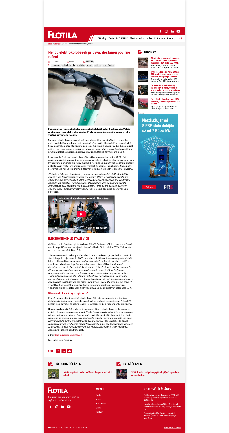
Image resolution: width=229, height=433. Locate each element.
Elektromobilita (137, 38)
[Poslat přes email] (69, 351)
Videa (149, 38)
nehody (89, 65)
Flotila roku (159, 38)
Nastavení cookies (172, 427)
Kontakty (171, 38)
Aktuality (102, 38)
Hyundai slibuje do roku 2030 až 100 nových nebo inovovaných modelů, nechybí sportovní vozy (162, 406)
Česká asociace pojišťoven (68, 335)
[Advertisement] (114, 13)
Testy (111, 38)
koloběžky (81, 65)
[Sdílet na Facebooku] (58, 351)
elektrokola (56, 65)
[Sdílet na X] (63, 351)
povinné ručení (108, 65)
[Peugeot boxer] (159, 154)
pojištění (97, 65)
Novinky (99, 395)
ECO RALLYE (122, 38)
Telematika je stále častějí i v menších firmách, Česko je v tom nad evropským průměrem (160, 415)
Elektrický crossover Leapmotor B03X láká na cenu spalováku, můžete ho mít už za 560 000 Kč (161, 397)
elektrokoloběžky (68, 65)
